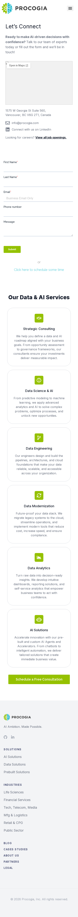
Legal (8, 867)
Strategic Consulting (39, 329)
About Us (11, 855)
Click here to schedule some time (39, 270)
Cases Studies (16, 849)
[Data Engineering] (39, 437)
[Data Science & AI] (39, 380)
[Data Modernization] (39, 495)
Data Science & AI (39, 391)
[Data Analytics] (39, 557)
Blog (8, 843)
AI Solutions (39, 630)
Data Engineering (39, 448)
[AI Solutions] (39, 619)
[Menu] (70, 8)
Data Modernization (39, 506)
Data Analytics (39, 568)
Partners (11, 861)
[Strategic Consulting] (39, 318)
